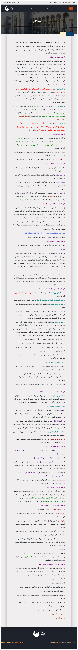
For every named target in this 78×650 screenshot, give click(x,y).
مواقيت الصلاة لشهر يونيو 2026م (11, 2)
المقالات (57, 8)
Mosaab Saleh (57, 642)
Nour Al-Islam (71, 642)
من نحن (33, 8)
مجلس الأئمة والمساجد (45, 8)
